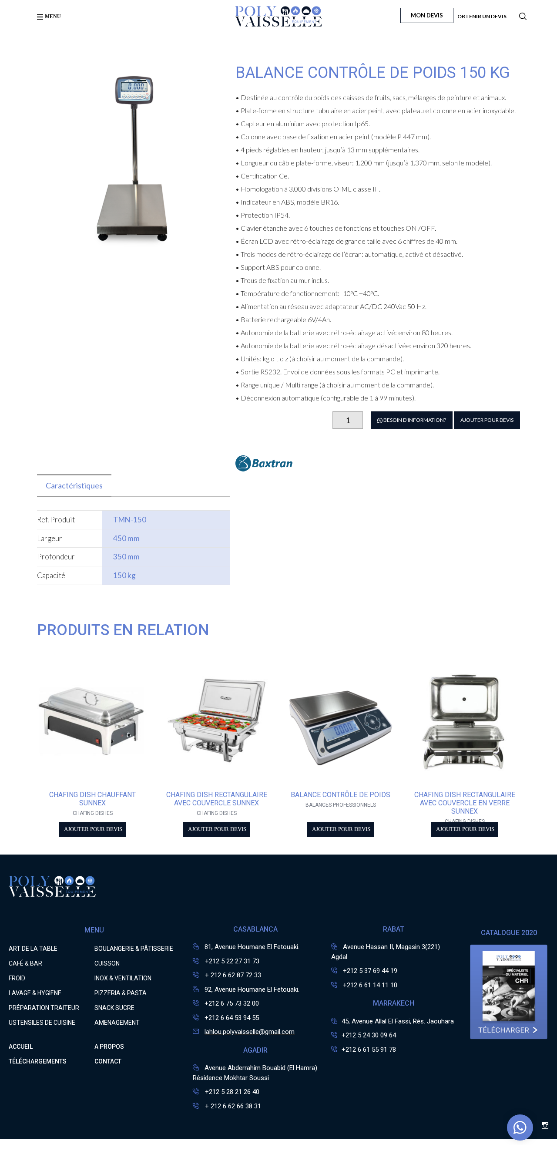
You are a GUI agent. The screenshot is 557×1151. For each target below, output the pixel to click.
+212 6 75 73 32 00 (232, 1003)
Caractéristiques (74, 485)
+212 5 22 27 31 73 (231, 961)
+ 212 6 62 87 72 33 (232, 975)
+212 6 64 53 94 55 (232, 1018)
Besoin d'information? (414, 420)
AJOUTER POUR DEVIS (486, 420)
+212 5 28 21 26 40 (231, 1092)
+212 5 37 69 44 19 (370, 971)
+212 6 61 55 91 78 (369, 1049)
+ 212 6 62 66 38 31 (232, 1106)
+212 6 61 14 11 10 (370, 985)
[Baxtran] (263, 468)
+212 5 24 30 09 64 (369, 1035)
